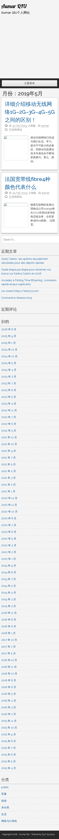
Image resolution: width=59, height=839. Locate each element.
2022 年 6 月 (8, 423)
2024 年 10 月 (9, 356)
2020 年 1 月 (8, 558)
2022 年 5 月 (8, 430)
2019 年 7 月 (8, 579)
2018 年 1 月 (8, 633)
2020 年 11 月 (9, 504)
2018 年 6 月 (8, 626)
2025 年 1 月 (8, 342)
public (5, 787)
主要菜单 (29, 83)
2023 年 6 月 (8, 390)
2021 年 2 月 (8, 484)
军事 (4, 794)
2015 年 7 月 (8, 747)
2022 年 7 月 (8, 417)
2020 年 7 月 (8, 525)
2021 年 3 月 (8, 477)
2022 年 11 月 (9, 410)
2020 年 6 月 (8, 531)
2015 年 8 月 (8, 741)
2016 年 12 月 (9, 660)
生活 (4, 814)
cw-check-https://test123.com (20, 291)
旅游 (4, 800)
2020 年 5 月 (8, 538)
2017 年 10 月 (9, 639)
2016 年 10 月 (9, 673)
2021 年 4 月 (8, 471)
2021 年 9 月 (8, 450)
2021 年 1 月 (8, 491)
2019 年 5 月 (8, 585)
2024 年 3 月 (8, 376)
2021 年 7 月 (8, 457)
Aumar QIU (14, 6)
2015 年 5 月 (8, 761)
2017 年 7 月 (8, 646)
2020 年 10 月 (9, 511)
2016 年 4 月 (8, 700)
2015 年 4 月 (8, 768)
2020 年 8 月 (8, 518)
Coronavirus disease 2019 (16, 297)
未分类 (5, 807)
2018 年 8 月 (8, 619)
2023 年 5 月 (8, 396)
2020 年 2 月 (8, 552)
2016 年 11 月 (9, 666)
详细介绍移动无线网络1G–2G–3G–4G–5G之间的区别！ (30, 112)
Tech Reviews (48, 834)
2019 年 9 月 (8, 565)
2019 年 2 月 (8, 606)
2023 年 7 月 (8, 383)
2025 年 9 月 (8, 336)
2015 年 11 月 (9, 720)
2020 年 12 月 (9, 498)
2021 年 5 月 (8, 464)
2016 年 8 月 (8, 680)
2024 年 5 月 (8, 363)
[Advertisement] (29, 46)
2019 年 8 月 (8, 572)
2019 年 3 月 (8, 599)
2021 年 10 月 (9, 444)
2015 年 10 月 (9, 727)
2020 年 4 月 (8, 545)
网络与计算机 (9, 821)
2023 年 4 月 (8, 403)
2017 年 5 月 (8, 653)
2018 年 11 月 (9, 612)
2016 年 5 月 (8, 693)
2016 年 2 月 (8, 714)
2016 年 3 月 (8, 707)
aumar (45, 125)
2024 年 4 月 (8, 369)
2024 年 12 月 (9, 349)
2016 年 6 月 (8, 687)
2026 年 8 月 (8, 329)
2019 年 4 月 (8, 592)
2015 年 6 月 (8, 754)
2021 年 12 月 (9, 437)
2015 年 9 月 (8, 734)
